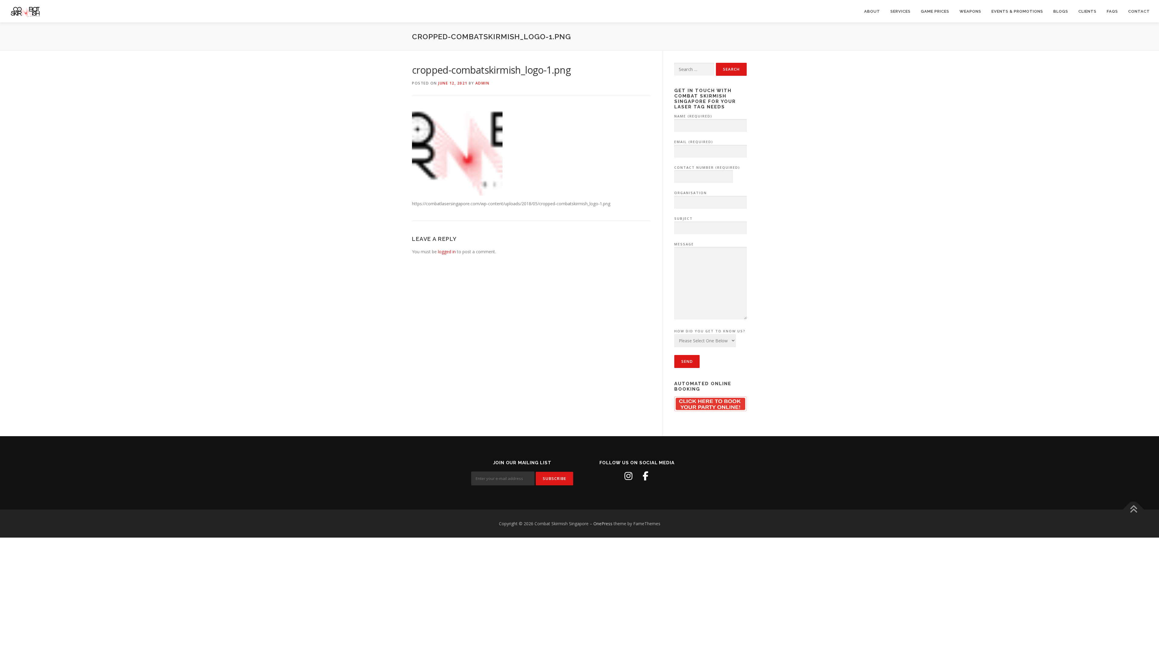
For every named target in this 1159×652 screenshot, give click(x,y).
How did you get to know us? (710, 331)
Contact (1139, 11)
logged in (447, 251)
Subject (683, 218)
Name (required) (693, 116)
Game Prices (935, 11)
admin (482, 83)
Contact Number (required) (707, 167)
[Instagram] (628, 476)
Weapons (970, 11)
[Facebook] (645, 476)
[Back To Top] (1133, 509)
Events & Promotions (1017, 11)
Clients (1087, 11)
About (872, 11)
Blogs (1060, 11)
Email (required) (693, 141)
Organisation (690, 192)
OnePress (602, 523)
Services (900, 11)
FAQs (1112, 11)
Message (684, 244)
